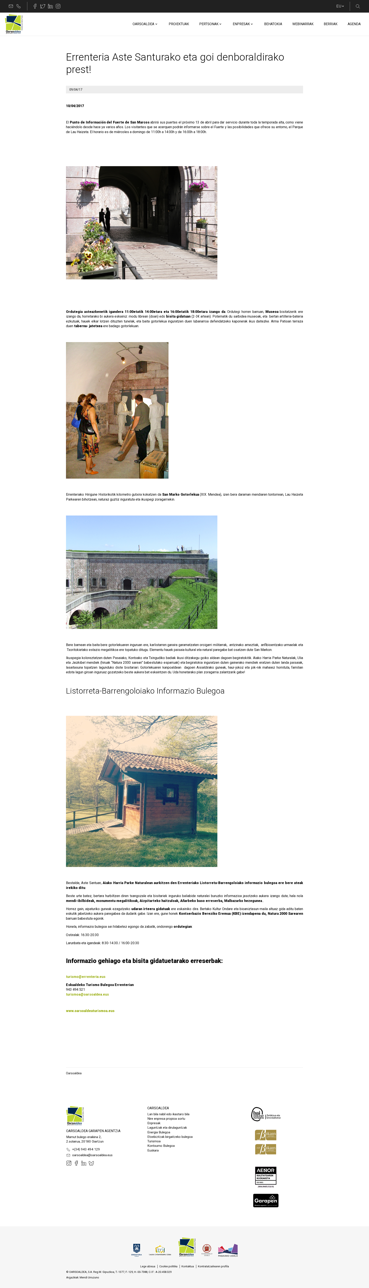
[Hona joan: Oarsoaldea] (13, 24)
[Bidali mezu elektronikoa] (10, 6)
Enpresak (153, 1123)
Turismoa (154, 1141)
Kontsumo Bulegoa (161, 1146)
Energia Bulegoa (158, 1132)
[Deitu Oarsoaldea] (18, 6)
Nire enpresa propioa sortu (166, 1119)
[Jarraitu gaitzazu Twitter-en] (42, 6)
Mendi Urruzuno (89, 1277)
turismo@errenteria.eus (85, 977)
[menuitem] (143, 24)
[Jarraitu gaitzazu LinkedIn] (50, 6)
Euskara (153, 1150)
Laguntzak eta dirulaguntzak (167, 1128)
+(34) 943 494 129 (86, 1149)
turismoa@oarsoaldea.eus (87, 994)
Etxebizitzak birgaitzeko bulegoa (170, 1137)
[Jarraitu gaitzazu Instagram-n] (58, 6)
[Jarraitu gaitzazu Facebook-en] (35, 6)
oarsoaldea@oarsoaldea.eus (92, 1155)
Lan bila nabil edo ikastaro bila (168, 1114)
